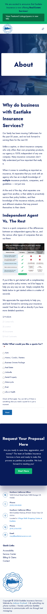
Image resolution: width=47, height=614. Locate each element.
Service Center (9, 554)
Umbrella (8, 372)
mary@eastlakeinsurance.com (20, 536)
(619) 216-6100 (15, 528)
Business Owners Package (15, 362)
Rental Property (11, 377)
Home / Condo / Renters (15, 357)
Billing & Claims (9, 557)
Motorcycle (9, 382)
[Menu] (43, 29)
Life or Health (10, 392)
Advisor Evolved (20, 603)
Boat (6, 387)
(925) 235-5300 (15, 505)
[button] (23, 471)
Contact (6, 560)
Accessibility (8, 550)
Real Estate (9, 367)
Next (7, 412)
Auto (7, 352)
